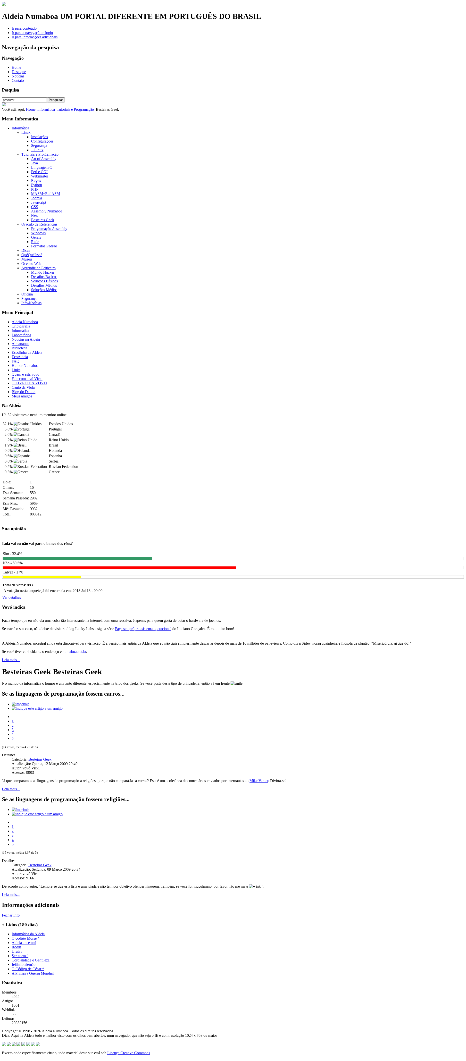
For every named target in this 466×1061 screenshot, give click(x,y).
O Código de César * (28, 969)
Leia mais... (11, 660)
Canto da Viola (23, 387)
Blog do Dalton (23, 392)
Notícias (18, 76)
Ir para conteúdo (24, 28)
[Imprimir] (20, 704)
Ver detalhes (11, 597)
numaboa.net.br (74, 651)
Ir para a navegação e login (32, 33)
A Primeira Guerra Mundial (33, 973)
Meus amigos (22, 396)
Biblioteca (19, 348)
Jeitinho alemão (23, 964)
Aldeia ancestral (24, 943)
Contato (18, 80)
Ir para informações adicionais (35, 37)
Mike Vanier (259, 781)
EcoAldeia (20, 357)
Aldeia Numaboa (25, 322)
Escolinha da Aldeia (27, 352)
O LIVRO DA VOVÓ (29, 383)
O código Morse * (26, 938)
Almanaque (20, 344)
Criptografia (21, 326)
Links (16, 370)
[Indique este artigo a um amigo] (37, 708)
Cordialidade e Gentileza (31, 960)
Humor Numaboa (25, 365)
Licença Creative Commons (128, 1053)
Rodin (16, 947)
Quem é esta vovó (25, 374)
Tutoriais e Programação (75, 109)
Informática (46, 109)
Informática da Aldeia (28, 934)
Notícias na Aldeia (26, 339)
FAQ (15, 361)
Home (16, 67)
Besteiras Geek (39, 759)
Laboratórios (21, 335)
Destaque (19, 72)
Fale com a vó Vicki (27, 379)
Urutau (17, 951)
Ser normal (20, 956)
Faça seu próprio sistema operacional (143, 629)
